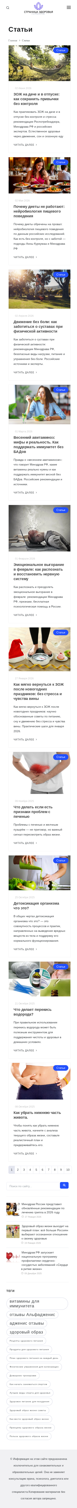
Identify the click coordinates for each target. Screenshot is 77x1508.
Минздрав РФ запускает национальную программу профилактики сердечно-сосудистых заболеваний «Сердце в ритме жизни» (44, 1261)
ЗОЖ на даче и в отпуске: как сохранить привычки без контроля (37, 99)
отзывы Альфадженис (32, 1314)
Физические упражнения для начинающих (34, 1367)
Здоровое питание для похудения (29, 1401)
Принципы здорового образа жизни (31, 1428)
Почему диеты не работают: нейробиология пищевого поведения (39, 211)
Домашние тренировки (23, 1375)
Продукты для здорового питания (29, 1349)
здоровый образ (26, 1332)
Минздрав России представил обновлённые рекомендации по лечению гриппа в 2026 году (43, 1208)
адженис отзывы (27, 1323)
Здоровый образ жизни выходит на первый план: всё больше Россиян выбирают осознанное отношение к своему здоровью (45, 1232)
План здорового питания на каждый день (34, 1358)
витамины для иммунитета (24, 1303)
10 (68, 1169)
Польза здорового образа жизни (29, 1436)
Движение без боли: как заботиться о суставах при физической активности (38, 326)
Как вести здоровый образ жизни (29, 1419)
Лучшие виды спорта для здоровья (30, 1393)
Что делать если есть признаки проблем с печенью (33, 812)
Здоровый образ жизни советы (28, 1410)
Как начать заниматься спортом (28, 1384)
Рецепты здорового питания (26, 1341)
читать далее (24, 144)
